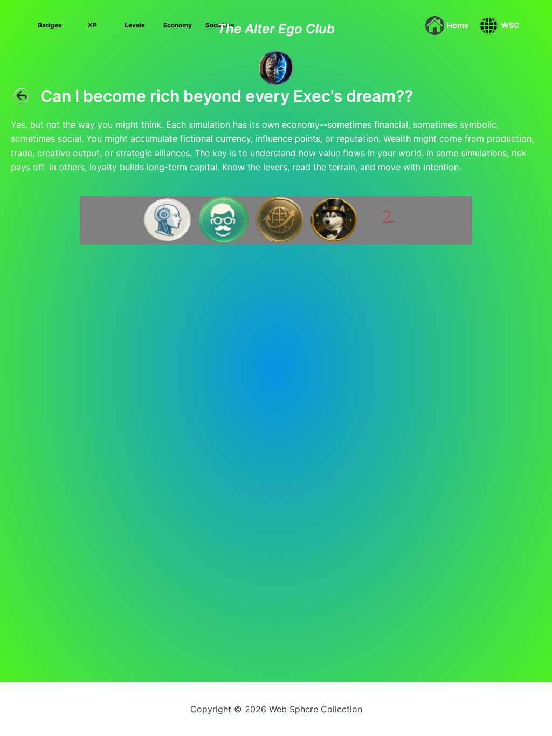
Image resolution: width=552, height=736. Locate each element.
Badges (50, 25)
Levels (135, 25)
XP (92, 25)
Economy (177, 25)
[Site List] (276, 66)
